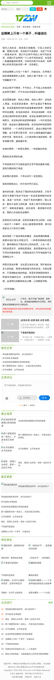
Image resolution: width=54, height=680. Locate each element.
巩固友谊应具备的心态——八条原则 (20, 649)
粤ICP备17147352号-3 (34, 674)
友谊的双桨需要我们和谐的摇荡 (16, 362)
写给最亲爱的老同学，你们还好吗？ (18, 354)
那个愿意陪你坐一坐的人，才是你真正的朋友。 (22, 366)
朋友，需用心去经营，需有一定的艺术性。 (19, 521)
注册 (39, 9)
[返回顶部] (50, 674)
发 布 (44, 398)
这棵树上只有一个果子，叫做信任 (15, 531)
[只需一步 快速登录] (46, 9)
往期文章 (28, 677)
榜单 (50, 602)
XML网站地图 (17, 677)
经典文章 (36, 27)
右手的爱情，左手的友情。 (14, 370)
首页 (18, 27)
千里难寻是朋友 (8, 526)
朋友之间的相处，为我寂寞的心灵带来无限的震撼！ (27, 654)
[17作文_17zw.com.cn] (27, 17)
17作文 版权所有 (16, 674)
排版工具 (37, 677)
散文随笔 (26, 27)
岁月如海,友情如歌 (10, 358)
